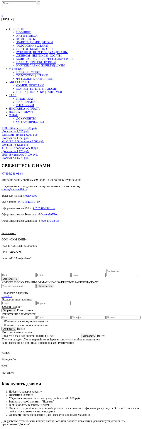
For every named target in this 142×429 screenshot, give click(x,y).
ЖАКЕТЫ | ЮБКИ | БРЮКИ (34, 42)
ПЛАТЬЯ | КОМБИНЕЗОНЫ (34, 48)
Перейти (6, 296)
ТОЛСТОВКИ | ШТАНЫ (32, 45)
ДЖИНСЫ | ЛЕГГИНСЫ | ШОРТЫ (39, 55)
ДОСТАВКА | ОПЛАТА (24, 108)
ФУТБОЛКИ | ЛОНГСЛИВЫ (34, 78)
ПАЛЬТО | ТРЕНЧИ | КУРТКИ (36, 62)
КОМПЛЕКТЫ (26, 39)
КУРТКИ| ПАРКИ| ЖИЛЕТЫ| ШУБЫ (40, 65)
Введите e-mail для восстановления (23, 335)
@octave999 (30, 195)
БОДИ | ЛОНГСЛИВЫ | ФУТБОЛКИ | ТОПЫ (45, 58)
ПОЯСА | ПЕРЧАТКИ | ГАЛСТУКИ (39, 92)
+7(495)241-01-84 (12, 173)
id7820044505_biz (29, 201)
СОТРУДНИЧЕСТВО (30, 121)
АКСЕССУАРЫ (19, 82)
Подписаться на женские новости (26, 325)
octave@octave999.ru (14, 189)
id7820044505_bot (44, 208)
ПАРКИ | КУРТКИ (28, 72)
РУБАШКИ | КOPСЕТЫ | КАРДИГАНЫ (42, 52)
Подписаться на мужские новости (26, 321)
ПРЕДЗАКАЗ (24, 98)
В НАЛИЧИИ (25, 105)
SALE (12, 95)
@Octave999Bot (48, 214)
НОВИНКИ (23, 32)
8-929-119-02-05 (49, 220)
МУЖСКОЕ (16, 68)
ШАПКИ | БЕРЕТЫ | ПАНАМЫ (37, 88)
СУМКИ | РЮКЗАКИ (30, 85)
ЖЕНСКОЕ (16, 29)
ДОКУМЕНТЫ (26, 118)
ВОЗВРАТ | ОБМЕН (21, 111)
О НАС (13, 115)
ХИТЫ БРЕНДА (27, 35)
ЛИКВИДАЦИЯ (27, 101)
